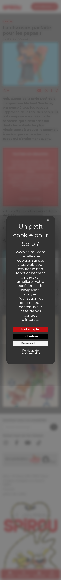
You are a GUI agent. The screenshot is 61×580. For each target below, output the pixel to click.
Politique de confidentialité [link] (30, 352)
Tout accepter (30, 329)
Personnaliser (30, 343)
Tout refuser (30, 336)
